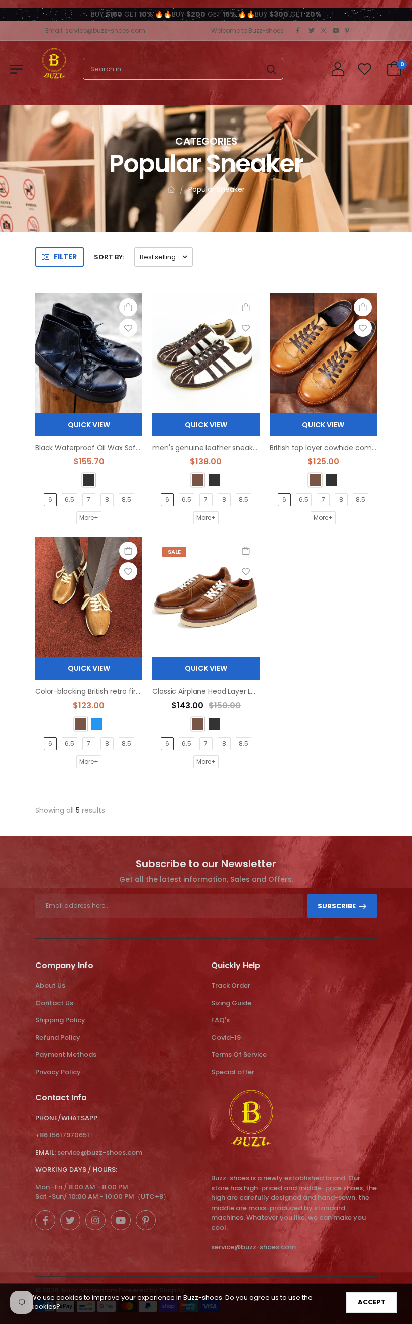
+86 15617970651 (62, 1135)
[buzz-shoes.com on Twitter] (312, 31)
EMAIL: (45, 1152)
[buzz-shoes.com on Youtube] (336, 31)
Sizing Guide (231, 1003)
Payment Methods (65, 1054)
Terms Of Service (239, 1054)
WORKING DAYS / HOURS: (76, 1169)
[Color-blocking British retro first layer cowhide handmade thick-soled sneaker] (88, 597)
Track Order (230, 985)
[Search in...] (271, 68)
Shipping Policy (60, 1020)
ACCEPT (371, 1302)
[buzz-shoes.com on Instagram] (324, 31)
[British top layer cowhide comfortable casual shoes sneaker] (323, 353)
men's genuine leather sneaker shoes (216, 448)
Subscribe (337, 906)
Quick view (89, 425)
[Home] (171, 189)
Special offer (232, 1072)
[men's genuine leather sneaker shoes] (205, 353)
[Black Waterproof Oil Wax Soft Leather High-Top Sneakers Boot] (88, 353)
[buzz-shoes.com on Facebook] (299, 31)
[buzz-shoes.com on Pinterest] (348, 31)
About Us (50, 985)
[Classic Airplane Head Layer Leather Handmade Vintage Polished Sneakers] (205, 597)
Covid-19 (226, 1037)
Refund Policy (57, 1037)
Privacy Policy (58, 1072)
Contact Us (54, 1003)
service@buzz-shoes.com (99, 1152)
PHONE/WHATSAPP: (67, 1118)
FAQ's (220, 1020)
